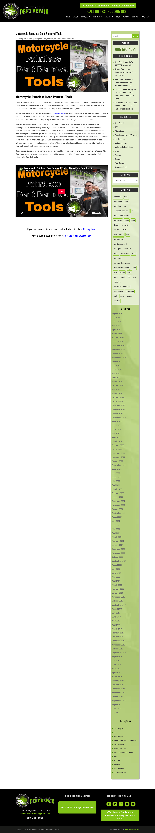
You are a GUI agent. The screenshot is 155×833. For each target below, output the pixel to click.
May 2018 (116, 669)
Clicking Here (89, 229)
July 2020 (116, 569)
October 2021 (117, 509)
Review (118, 159)
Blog (118, 17)
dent (115, 216)
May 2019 (116, 621)
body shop (117, 206)
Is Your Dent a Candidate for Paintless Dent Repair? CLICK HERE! (120, 815)
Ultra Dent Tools (58, 113)
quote (116, 277)
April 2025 (116, 377)
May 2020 (116, 577)
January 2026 (117, 341)
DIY (116, 127)
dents (127, 220)
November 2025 (118, 349)
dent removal (124, 216)
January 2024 (117, 401)
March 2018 (117, 677)
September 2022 (119, 465)
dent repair (118, 220)
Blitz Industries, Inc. (132, 829)
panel (134, 268)
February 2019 (118, 633)
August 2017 (117, 705)
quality (122, 272)
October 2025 (117, 353)
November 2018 (118, 645)
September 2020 (119, 561)
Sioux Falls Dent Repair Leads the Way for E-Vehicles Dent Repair (124, 82)
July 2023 (116, 425)
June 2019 (116, 617)
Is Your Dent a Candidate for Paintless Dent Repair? (108, 5)
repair (123, 277)
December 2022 (118, 453)
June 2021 (116, 525)
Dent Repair (119, 123)
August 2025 (117, 361)
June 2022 (116, 477)
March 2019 (117, 629)
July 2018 (116, 661)
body (126, 201)
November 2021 (118, 505)
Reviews (126, 17)
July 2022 (116, 473)
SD (129, 277)
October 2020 (117, 557)
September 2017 (119, 701)
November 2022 (118, 457)
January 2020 (117, 593)
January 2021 (117, 545)
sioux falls (117, 282)
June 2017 (116, 709)
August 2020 (117, 565)
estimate (117, 230)
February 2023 (118, 445)
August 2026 (117, 314)
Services (84, 17)
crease (133, 211)
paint (133, 253)
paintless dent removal (122, 263)
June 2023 (116, 429)
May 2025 (116, 373)
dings (116, 225)
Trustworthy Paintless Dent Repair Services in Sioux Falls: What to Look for (126, 106)
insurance (127, 249)
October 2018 (117, 649)
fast (124, 230)
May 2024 (116, 389)
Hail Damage (120, 139)
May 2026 (116, 325)
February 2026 (118, 337)
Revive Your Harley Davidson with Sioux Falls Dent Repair (125, 72)
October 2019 (117, 601)
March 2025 (117, 381)
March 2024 (117, 393)
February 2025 (118, 385)
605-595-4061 (125, 49)
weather (117, 301)
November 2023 (118, 409)
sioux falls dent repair (121, 287)
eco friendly (125, 225)
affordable (117, 197)
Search (135, 36)
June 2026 (116, 321)
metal (116, 253)
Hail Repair (97, 17)
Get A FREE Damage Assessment (77, 807)
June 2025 (116, 369)
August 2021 (117, 517)
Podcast (118, 155)
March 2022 (117, 489)
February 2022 (118, 493)
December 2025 (118, 345)
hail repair (117, 249)
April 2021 (116, 533)
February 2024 (118, 397)
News (117, 151)
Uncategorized (121, 167)
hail (127, 234)
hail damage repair (120, 244)
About (75, 17)
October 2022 (117, 461)
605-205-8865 (34, 817)
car (125, 206)
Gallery (108, 17)
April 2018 (116, 673)
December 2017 (118, 689)
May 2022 (116, 481)
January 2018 (117, 685)
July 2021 (116, 521)
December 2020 (118, 549)
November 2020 (118, 553)
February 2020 (118, 589)
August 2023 (117, 421)
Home (68, 17)
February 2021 (118, 541)
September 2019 (119, 605)
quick (129, 272)
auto (126, 197)
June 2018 (116, 665)
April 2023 (116, 437)
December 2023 (118, 405)
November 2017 (118, 693)
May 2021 (116, 529)
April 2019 (116, 625)
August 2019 (117, 609)
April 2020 (116, 581)
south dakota (118, 291)
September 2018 (119, 653)
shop (134, 277)
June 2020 (116, 573)
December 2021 (118, 501)
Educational (119, 131)
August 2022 (117, 469)
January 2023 (117, 449)
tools (115, 296)
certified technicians (121, 211)
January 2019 (117, 637)
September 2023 (119, 417)
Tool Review (72, 39)
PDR (115, 272)
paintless (117, 258)
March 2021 (117, 537)
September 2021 (119, 513)
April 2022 (116, 485)
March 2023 (117, 441)
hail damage (118, 239)
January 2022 (117, 497)
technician (130, 291)
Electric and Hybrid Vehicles (126, 135)
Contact (135, 17)
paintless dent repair (121, 268)
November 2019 (118, 597)
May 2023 (116, 433)
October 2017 (117, 697)
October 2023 (117, 413)
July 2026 (116, 318)
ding (133, 220)
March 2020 (117, 585)
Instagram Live (40, 39)
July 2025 (116, 365)
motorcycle (125, 253)
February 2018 (118, 681)
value (122, 296)
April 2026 (116, 330)
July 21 (115, 713)
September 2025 (119, 357)
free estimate (119, 234)
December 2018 (118, 641)
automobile (118, 201)
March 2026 (117, 333)
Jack (20, 39)
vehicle (129, 296)
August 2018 (117, 657)
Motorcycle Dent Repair (56, 39)
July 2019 (116, 613)
